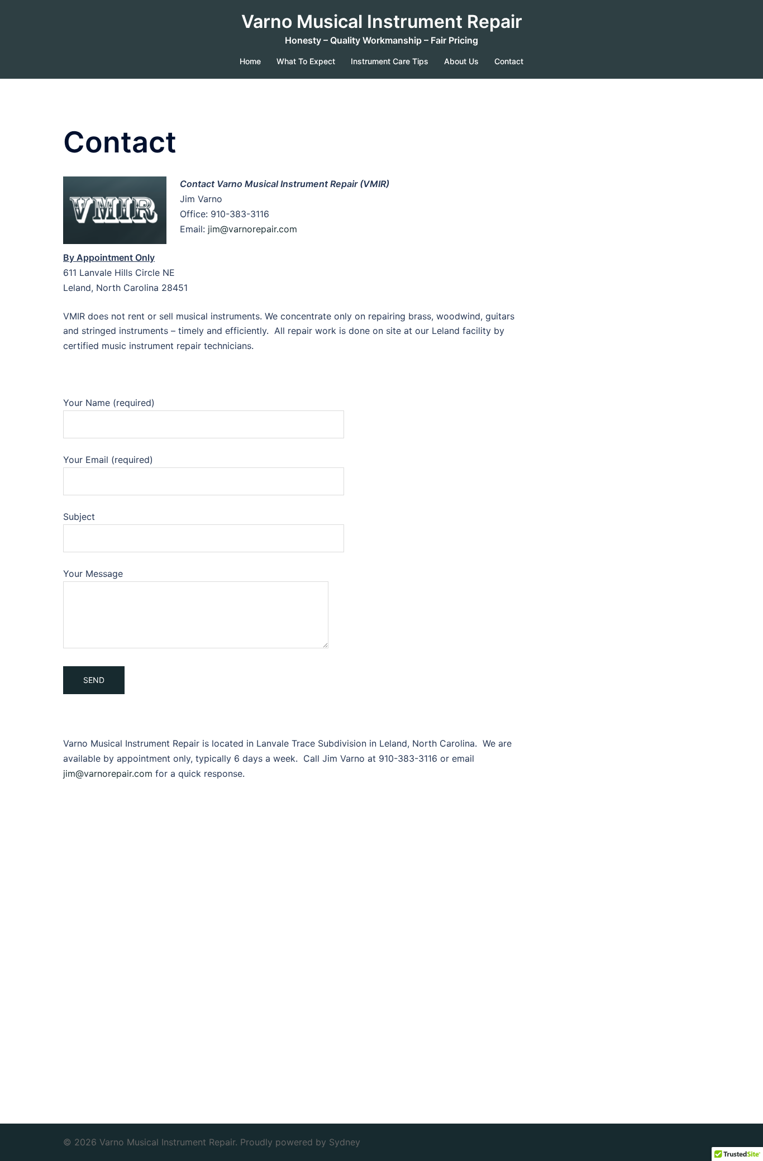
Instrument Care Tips (389, 61)
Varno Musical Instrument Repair (381, 21)
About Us (461, 61)
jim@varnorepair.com (252, 229)
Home (250, 61)
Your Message (93, 573)
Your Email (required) (108, 459)
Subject (79, 516)
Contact (508, 61)
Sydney (344, 1142)
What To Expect (305, 61)
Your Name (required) (109, 402)
